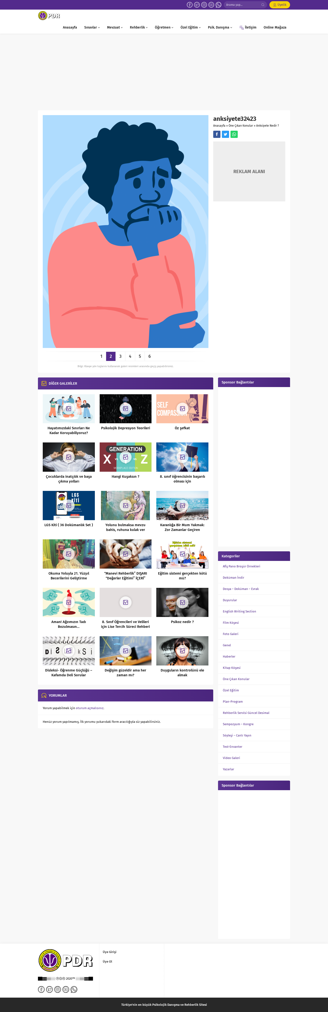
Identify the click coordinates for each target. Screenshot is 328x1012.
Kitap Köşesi (232, 668)
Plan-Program (233, 701)
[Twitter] (197, 5)
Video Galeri (231, 758)
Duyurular (230, 600)
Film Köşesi (231, 622)
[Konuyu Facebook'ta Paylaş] (216, 134)
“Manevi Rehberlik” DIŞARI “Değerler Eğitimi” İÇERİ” (125, 575)
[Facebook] (190, 5)
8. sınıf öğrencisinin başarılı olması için (182, 478)
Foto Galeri (230, 634)
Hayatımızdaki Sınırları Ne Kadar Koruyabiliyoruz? (69, 430)
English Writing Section (239, 611)
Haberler (229, 656)
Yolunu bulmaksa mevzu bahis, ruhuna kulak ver (125, 527)
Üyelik (282, 4)
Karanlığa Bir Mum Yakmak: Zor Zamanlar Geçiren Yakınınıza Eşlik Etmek (182, 530)
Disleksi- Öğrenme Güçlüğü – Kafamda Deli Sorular (68, 672)
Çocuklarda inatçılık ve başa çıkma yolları (69, 478)
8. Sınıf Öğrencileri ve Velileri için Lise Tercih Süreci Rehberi (125, 624)
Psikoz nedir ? (182, 622)
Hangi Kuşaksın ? (125, 476)
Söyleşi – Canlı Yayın (237, 735)
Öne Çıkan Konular (241, 125)
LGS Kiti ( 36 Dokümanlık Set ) (68, 525)
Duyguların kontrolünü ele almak (182, 672)
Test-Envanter (232, 746)
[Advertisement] (164, 69)
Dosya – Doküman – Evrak (241, 589)
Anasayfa (219, 125)
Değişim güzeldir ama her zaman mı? (125, 672)
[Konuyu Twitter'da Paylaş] (225, 134)
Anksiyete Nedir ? (267, 125)
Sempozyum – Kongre (238, 724)
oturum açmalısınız (89, 708)
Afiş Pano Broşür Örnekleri (241, 566)
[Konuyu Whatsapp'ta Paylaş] (234, 134)
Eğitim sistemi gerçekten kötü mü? (182, 575)
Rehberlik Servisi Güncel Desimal (246, 713)
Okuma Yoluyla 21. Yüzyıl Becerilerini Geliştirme (69, 575)
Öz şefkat (182, 428)
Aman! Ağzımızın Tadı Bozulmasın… (68, 624)
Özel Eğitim (231, 690)
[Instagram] (204, 5)
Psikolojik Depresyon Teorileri (125, 428)
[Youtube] (211, 5)
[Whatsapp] (218, 5)
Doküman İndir (233, 577)
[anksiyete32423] (125, 346)
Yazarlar (228, 769)
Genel (227, 645)
